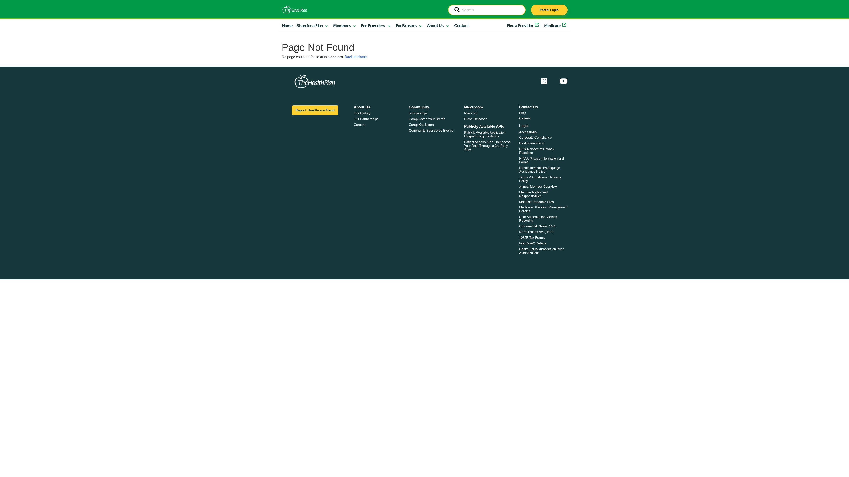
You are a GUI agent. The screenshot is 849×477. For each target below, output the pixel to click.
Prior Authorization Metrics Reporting (538, 218)
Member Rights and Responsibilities (533, 194)
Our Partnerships (366, 119)
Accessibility (528, 132)
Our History (362, 113)
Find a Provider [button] (520, 25)
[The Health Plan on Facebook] (532, 81)
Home (287, 25)
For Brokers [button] (406, 25)
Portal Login (549, 10)
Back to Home (356, 57)
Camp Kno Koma (421, 125)
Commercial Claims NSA (537, 226)
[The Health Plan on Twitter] (544, 81)
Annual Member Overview (538, 186)
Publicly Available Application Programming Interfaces (484, 134)
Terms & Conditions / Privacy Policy (540, 179)
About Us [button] (435, 25)
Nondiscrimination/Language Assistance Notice (539, 169)
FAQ (522, 113)
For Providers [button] (373, 25)
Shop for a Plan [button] (309, 25)
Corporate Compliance (535, 137)
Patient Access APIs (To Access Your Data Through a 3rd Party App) (487, 145)
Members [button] (341, 25)
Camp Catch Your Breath (427, 119)
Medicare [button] (552, 25)
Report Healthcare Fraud (315, 110)
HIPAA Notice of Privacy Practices (536, 151)
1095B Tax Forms (532, 237)
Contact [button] (461, 25)
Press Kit (470, 113)
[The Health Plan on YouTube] (564, 81)
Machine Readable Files (536, 202)
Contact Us (528, 107)
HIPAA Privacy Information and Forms (541, 160)
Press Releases (475, 119)
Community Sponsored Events (431, 130)
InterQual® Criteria (532, 243)
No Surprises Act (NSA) (536, 232)
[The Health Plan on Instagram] (553, 81)
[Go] (457, 10)
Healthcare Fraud (531, 143)
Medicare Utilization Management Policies (543, 209)
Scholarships (418, 113)
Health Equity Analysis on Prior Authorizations (541, 251)
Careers (359, 125)
